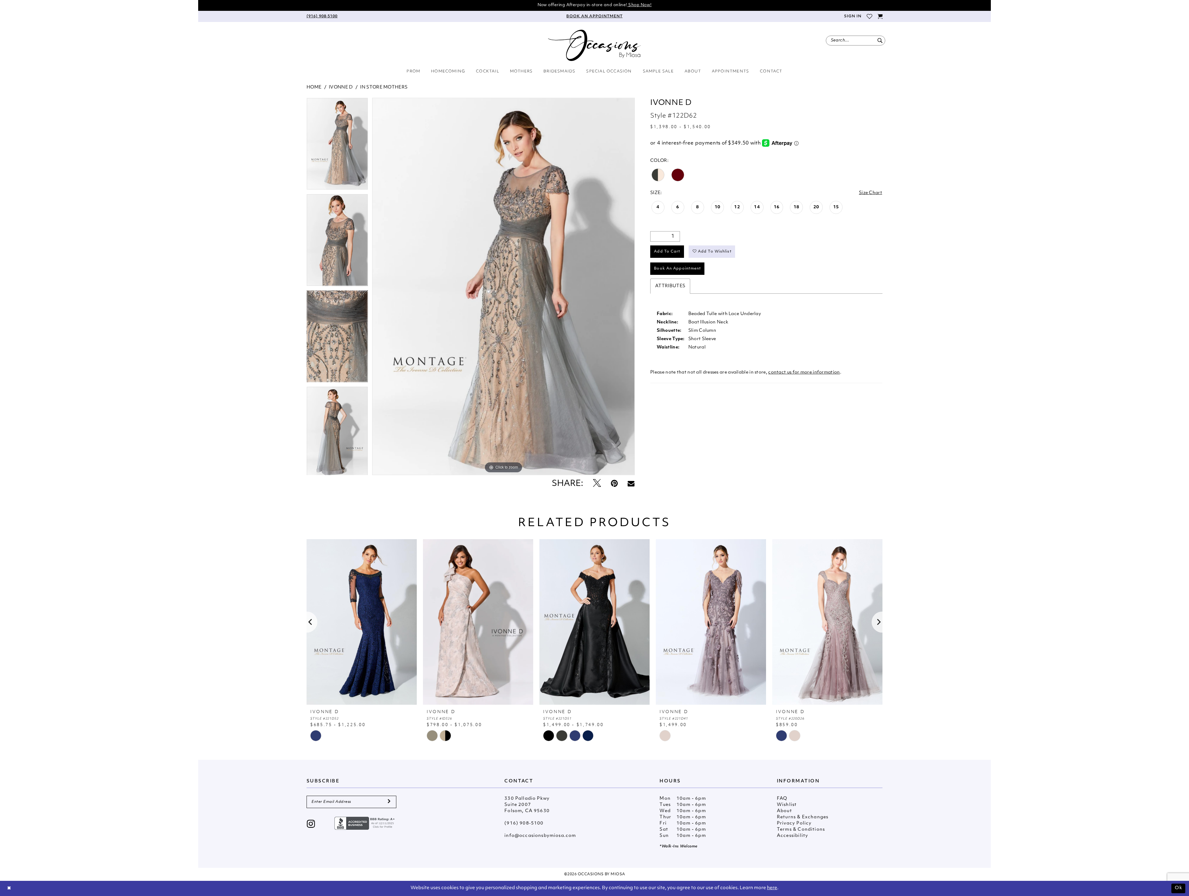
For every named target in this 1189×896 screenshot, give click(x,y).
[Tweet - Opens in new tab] (597, 484)
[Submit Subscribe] (389, 802)
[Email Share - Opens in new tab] (631, 484)
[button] (852, 16)
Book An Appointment (677, 269)
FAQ (782, 798)
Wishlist (787, 805)
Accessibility (792, 835)
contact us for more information (804, 372)
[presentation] (362, 622)
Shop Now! (639, 5)
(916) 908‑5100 (523, 823)
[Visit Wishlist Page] (869, 16)
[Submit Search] (880, 40)
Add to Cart (667, 251)
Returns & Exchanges (802, 817)
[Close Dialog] (9, 888)
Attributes (670, 286)
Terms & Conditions (801, 829)
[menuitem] (322, 16)
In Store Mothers (383, 87)
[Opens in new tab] (365, 823)
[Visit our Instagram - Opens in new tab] (311, 825)
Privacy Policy (794, 823)
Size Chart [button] (870, 193)
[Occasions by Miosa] (594, 45)
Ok (1178, 888)
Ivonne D (341, 87)
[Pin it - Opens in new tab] (614, 484)
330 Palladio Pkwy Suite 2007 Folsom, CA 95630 (527, 804)
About (784, 811)
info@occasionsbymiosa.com (540, 835)
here (772, 888)
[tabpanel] (337, 146)
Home (314, 87)
